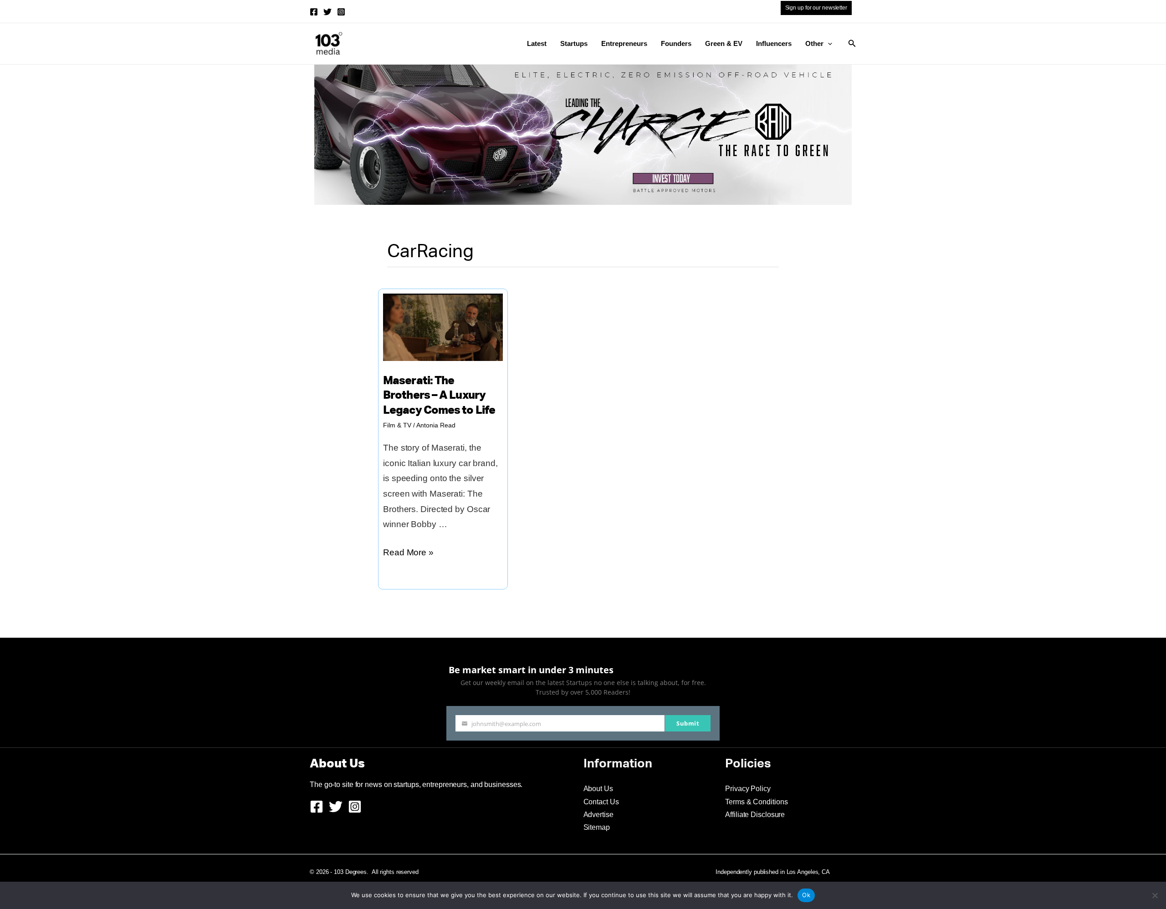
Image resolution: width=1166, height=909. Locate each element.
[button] (827, 44)
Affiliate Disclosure (755, 814)
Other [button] (814, 43)
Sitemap (596, 827)
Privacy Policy (748, 788)
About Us (598, 788)
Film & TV (397, 425)
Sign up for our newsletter (816, 8)
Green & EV (723, 43)
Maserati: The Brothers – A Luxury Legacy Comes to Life (439, 396)
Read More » (408, 553)
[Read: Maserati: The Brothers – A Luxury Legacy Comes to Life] (443, 326)
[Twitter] (327, 12)
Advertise (598, 814)
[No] (1154, 895)
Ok (806, 895)
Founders (676, 43)
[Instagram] (341, 12)
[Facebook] (314, 12)
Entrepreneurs (624, 43)
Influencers (774, 43)
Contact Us (601, 802)
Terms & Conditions (756, 802)
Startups (574, 43)
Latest (537, 43)
